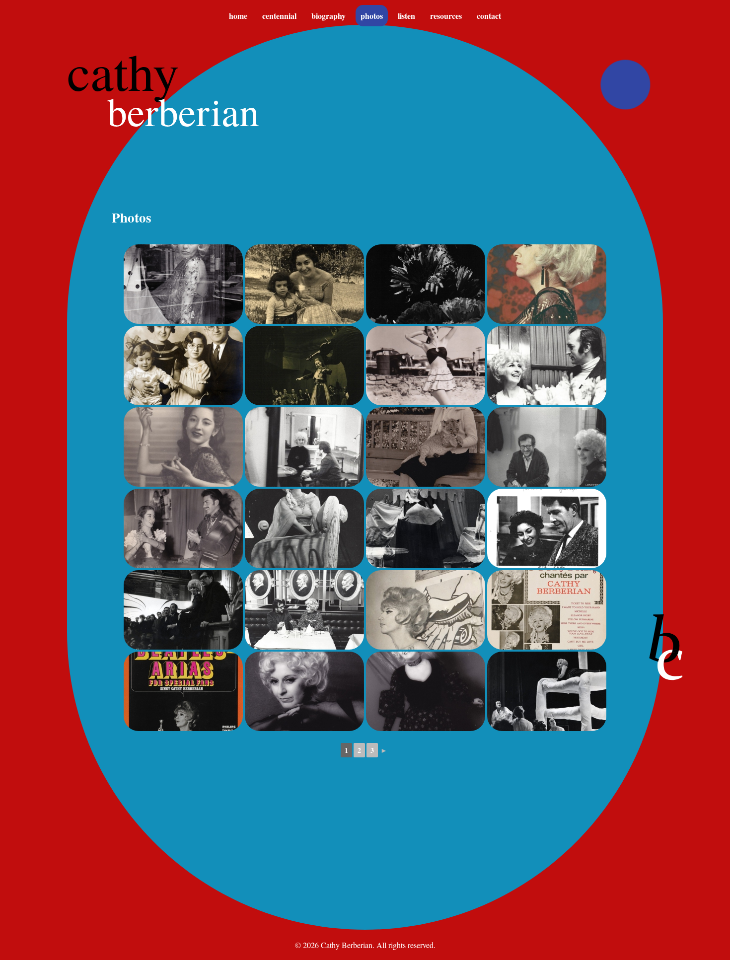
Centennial (279, 15)
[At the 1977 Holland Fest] (546, 691)
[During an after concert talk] (183, 610)
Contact (489, 15)
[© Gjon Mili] (304, 365)
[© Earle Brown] (546, 528)
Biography (328, 15)
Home (238, 15)
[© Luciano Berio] (304, 284)
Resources (446, 15)
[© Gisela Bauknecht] (304, 447)
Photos (372, 15)
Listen (406, 15)
